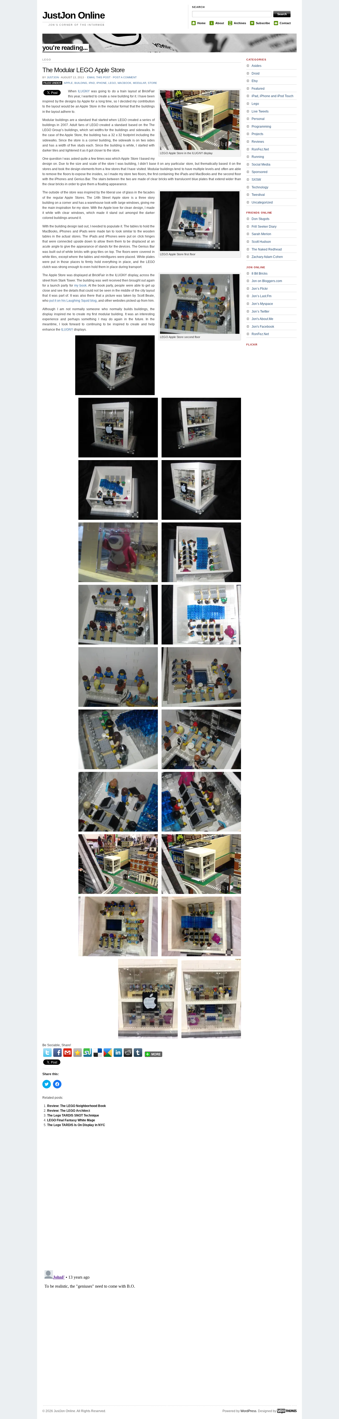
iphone (101, 82)
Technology (260, 187)
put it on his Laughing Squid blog (73, 300)
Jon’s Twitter (260, 311)
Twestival (258, 195)
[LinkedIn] (118, 1052)
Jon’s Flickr (260, 289)
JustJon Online (73, 15)
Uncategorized (262, 202)
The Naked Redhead (267, 249)
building (80, 82)
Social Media (261, 164)
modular (139, 82)
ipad (92, 82)
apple (68, 82)
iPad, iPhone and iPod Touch (272, 96)
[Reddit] (128, 1052)
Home (201, 23)
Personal (258, 119)
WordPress (248, 1411)
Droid (256, 73)
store (152, 82)
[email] (67, 1052)
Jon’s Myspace (262, 304)
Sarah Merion (261, 234)
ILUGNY (84, 91)
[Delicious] (97, 1052)
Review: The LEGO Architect (68, 1111)
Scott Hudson (261, 242)
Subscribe (263, 23)
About (219, 23)
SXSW (256, 179)
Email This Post (98, 77)
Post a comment (125, 77)
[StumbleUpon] (87, 1052)
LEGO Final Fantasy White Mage (71, 1120)
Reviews (258, 142)
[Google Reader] (108, 1052)
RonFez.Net (260, 149)
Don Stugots (260, 219)
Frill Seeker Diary (264, 226)
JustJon (53, 77)
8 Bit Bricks (259, 273)
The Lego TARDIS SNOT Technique (73, 1115)
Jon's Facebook (263, 326)
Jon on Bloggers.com (267, 281)
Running (258, 157)
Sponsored (259, 172)
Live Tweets (260, 111)
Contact (285, 23)
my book (80, 285)
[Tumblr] (138, 1052)
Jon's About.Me (262, 319)
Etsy (255, 81)
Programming (261, 126)
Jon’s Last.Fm (261, 296)
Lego (112, 82)
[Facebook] (57, 1052)
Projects (257, 134)
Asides (256, 66)
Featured (258, 88)
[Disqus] (141, 1198)
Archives (240, 23)
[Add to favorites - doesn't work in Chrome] (77, 1052)
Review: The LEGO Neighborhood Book (76, 1106)
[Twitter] (47, 1052)
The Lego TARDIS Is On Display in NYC (76, 1125)
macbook (124, 82)
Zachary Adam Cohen (267, 257)
